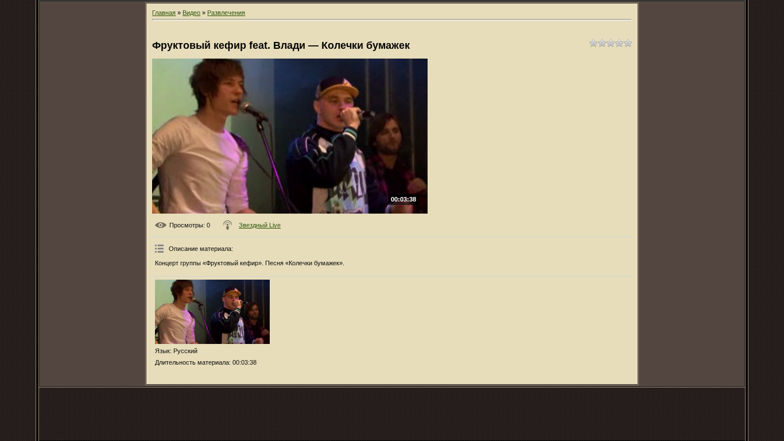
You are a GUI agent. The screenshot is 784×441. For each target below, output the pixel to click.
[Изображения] (212, 312)
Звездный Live (260, 225)
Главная (164, 12)
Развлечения (226, 12)
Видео (191, 12)
